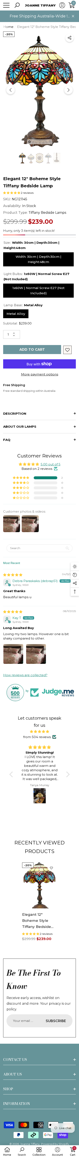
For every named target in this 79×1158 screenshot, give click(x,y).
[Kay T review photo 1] (13, 654)
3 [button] (40, 142)
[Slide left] (10, 90)
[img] (12, 575)
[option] (39, 89)
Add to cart (32, 350)
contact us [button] (15, 1059)
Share (69, 38)
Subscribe (56, 1021)
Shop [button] (8, 1089)
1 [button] (29, 142)
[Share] (69, 38)
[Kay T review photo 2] (36, 654)
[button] (17, 5)
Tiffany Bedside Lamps (47, 213)
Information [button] (16, 1103)
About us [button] (12, 1074)
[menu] (6, 5)
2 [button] (34, 142)
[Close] (73, 16)
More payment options (39, 374)
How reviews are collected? (25, 675)
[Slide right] (68, 90)
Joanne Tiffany (30, 1144)
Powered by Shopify (55, 1144)
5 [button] (50, 142)
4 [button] (45, 142)
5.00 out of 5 (50, 464)
